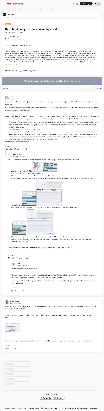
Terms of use (44, 408)
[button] (3, 4)
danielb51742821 (14, 36)
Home (4, 9)
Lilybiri (12, 97)
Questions (28, 9)
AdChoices (94, 408)
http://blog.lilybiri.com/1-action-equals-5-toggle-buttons (24, 129)
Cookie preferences (58, 408)
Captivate (21, 9)
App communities (12, 9)
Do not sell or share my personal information (76, 408)
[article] (52, 123)
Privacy (50, 408)
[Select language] (77, 3)
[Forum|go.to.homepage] (14, 3)
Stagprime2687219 (15, 301)
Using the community (33, 408)
